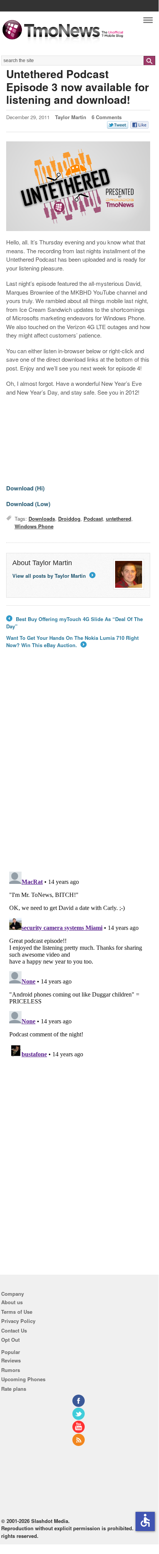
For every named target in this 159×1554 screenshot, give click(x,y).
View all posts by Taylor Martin (53, 575)
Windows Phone (34, 526)
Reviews (11, 1360)
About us (12, 1302)
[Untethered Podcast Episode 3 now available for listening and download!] (78, 186)
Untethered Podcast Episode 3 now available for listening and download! (77, 86)
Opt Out (10, 1339)
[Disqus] (78, 964)
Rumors (10, 1370)
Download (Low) (28, 504)
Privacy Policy (18, 1321)
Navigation (148, 22)
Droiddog (69, 518)
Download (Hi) (25, 488)
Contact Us (14, 1330)
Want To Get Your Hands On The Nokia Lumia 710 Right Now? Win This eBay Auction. (72, 641)
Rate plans (13, 1388)
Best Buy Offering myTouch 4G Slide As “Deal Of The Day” (74, 622)
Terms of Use (16, 1311)
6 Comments (107, 117)
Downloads (41, 518)
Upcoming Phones (23, 1379)
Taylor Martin (70, 117)
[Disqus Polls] (78, 765)
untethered (118, 518)
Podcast (93, 518)
